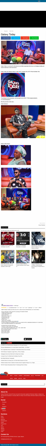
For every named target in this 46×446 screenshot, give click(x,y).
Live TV (9, 342)
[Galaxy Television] (4, 373)
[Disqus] (23, 286)
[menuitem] (11, 375)
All (44, 384)
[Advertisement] (23, 19)
